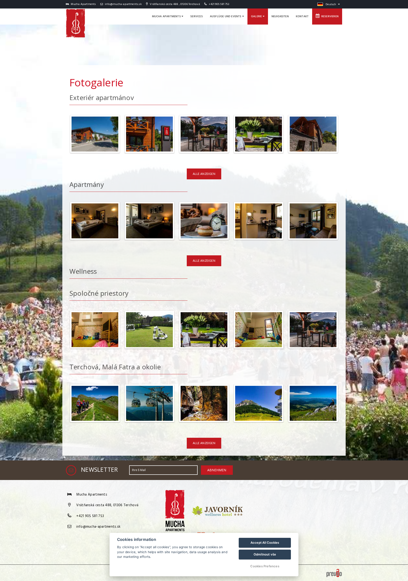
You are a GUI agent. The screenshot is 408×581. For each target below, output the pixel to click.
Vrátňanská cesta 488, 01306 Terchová (107, 505)
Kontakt (302, 16)
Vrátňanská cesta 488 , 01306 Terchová (174, 4)
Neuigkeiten (280, 16)
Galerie (257, 16)
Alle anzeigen (204, 174)
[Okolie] (313, 423)
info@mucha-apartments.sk (123, 4)
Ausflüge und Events (226, 16)
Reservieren (329, 16)
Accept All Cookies (265, 542)
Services (196, 16)
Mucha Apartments (167, 16)
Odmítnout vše (265, 554)
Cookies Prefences (264, 566)
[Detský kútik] (95, 350)
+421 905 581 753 (219, 4)
